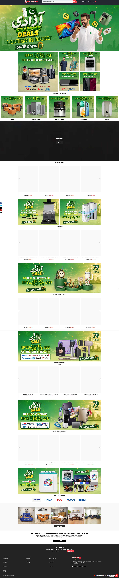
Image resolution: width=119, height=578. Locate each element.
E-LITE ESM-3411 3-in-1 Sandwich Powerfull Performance (70, 193)
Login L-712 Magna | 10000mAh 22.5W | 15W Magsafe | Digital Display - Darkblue (70, 462)
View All (59, 296)
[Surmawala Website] (12, 107)
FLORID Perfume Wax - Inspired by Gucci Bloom (91, 394)
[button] (1, 28)
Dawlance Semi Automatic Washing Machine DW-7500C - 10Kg (49, 326)
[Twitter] (85, 566)
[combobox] (57, 1)
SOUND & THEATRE (36, 119)
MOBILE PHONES (83, 119)
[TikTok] (77, 566)
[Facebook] (72, 566)
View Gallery (59, 526)
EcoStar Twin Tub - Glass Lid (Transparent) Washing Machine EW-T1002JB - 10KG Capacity (28, 326)
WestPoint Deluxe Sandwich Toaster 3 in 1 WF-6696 (90, 193)
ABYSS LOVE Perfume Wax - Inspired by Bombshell (70, 394)
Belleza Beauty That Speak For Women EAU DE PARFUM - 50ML (49, 394)
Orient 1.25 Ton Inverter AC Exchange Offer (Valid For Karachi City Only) (28, 257)
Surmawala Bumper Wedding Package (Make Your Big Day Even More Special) (90, 257)
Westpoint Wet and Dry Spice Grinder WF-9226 (28, 193)
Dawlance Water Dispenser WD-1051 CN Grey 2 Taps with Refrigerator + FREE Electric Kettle (70, 257)
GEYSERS (107, 119)
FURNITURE (12, 119)
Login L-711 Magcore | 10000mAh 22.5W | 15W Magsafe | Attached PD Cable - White (91, 462)
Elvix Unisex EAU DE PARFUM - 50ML (28, 394)
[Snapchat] (80, 566)
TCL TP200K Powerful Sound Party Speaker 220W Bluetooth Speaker (28, 462)
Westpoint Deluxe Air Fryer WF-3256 (49, 193)
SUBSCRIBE (70, 551)
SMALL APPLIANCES (59, 119)
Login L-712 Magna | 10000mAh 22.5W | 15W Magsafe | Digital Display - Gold (49, 462)
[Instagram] (75, 566)
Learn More (59, 540)
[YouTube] (82, 566)
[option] (59, 28)
